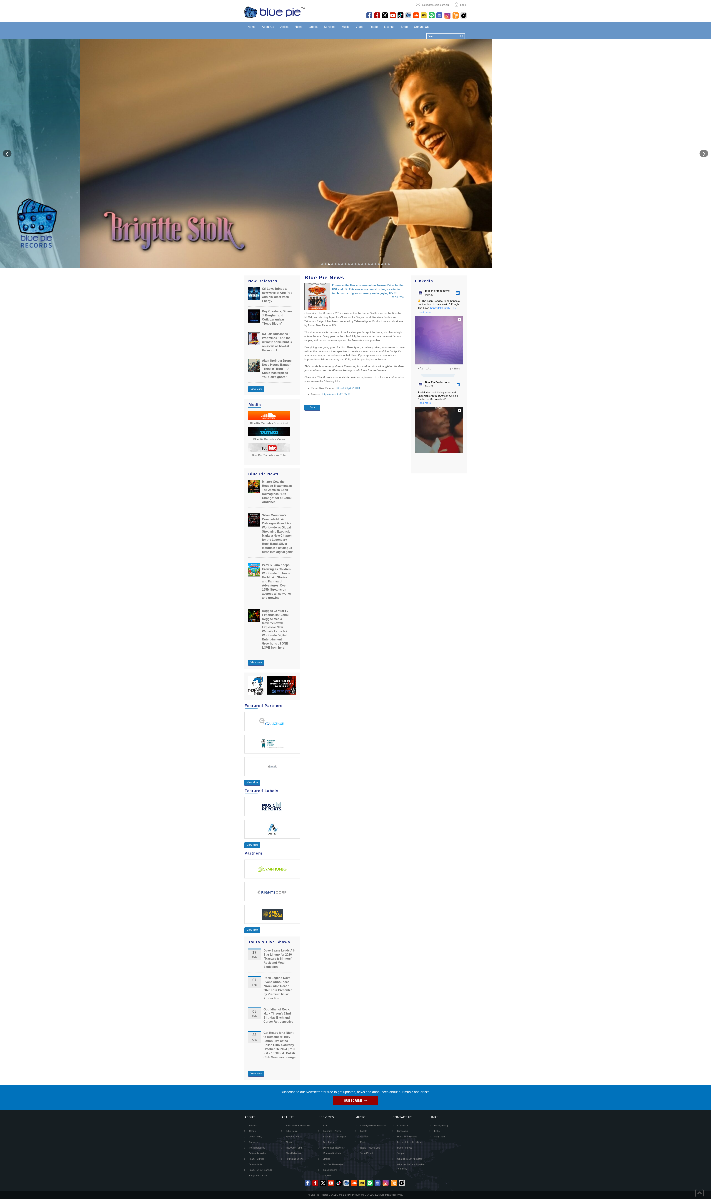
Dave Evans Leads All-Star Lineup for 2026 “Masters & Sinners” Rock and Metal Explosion (279, 958)
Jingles (326, 1159)
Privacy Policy (441, 1125)
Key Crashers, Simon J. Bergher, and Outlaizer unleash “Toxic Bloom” (277, 317)
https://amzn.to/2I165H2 (336, 394)
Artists (284, 26)
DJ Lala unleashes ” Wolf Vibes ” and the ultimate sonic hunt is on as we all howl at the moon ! (277, 342)
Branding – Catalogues (334, 1136)
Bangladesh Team (258, 1175)
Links (437, 1131)
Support (401, 1153)
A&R (325, 1125)
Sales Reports (330, 1170)
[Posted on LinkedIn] (457, 293)
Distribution (329, 1142)
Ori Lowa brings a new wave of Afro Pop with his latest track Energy (277, 295)
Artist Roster (292, 1131)
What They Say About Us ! (410, 1159)
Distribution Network (333, 1148)
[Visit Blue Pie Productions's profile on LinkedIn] (421, 293)
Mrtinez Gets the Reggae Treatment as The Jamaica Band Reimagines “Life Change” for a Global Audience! (277, 492)
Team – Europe (256, 1159)
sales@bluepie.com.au (435, 4)
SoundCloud (366, 1153)
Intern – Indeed (404, 1148)
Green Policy (255, 1136)
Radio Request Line (370, 1148)
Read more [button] (424, 311)
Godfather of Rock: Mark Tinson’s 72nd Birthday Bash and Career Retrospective (278, 1015)
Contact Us (421, 26)
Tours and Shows (294, 1159)
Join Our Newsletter (333, 1164)
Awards (253, 1125)
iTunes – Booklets (332, 1153)
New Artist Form (294, 1148)
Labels (313, 26)
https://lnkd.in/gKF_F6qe (444, 307)
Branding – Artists (332, 1131)
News (298, 26)
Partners (253, 1142)
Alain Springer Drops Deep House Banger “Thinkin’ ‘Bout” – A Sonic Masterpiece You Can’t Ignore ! (277, 369)
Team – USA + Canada (260, 1170)
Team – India (255, 1164)
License (389, 26)
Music (345, 26)
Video (359, 26)
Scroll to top (699, 1193)
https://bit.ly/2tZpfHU (348, 388)
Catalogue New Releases (373, 1125)
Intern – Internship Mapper (410, 1142)
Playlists (364, 1136)
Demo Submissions (407, 1136)
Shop (404, 26)
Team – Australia (257, 1153)
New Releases (293, 1153)
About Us (268, 26)
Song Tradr (439, 1136)
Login (463, 4)
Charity (252, 1131)
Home (252, 26)
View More (256, 389)
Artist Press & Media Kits (298, 1125)
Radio (374, 26)
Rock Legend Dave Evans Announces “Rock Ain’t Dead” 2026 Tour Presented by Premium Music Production (278, 988)
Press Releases (257, 1148)
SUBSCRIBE (353, 1100)
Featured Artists (294, 1136)
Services (329, 26)
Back (312, 407)
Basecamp (402, 1131)
